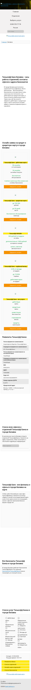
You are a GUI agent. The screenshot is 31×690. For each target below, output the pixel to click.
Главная (16, 12)
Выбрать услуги (15, 20)
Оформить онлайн (15, 187)
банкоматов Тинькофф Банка (11, 571)
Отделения (16, 16)
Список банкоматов (11, 670)
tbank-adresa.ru (9, 686)
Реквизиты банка (10, 661)
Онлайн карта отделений (12, 667)
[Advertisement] (15, 59)
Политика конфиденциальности (11, 683)
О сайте (3, 681)
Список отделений (10, 664)
